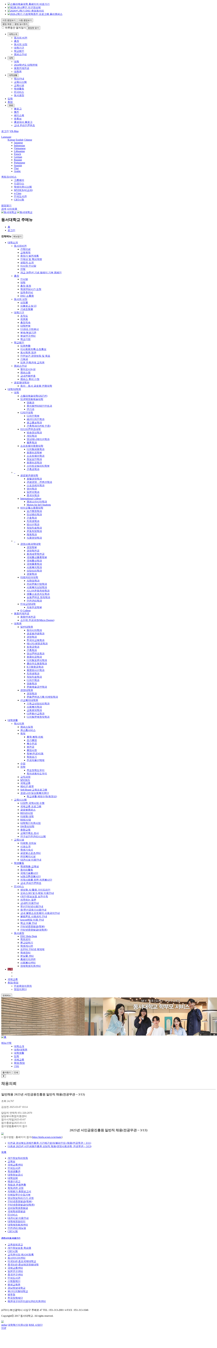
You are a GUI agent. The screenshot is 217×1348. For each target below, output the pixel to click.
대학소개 (13, 34)
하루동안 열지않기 (15, 27)
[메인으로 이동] (3, 1037)
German (18, 157)
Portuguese (19, 162)
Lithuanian (19, 151)
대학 (11, 58)
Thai (16, 168)
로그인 (11, 230)
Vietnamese (20, 148)
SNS (11, 105)
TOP (3, 1328)
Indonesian (19, 145)
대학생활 (13, 75)
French (17, 154)
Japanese (18, 142)
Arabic (17, 171)
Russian (18, 159)
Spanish (18, 165)
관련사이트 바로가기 (10, 1238)
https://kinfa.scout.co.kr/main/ (47, 1137)
